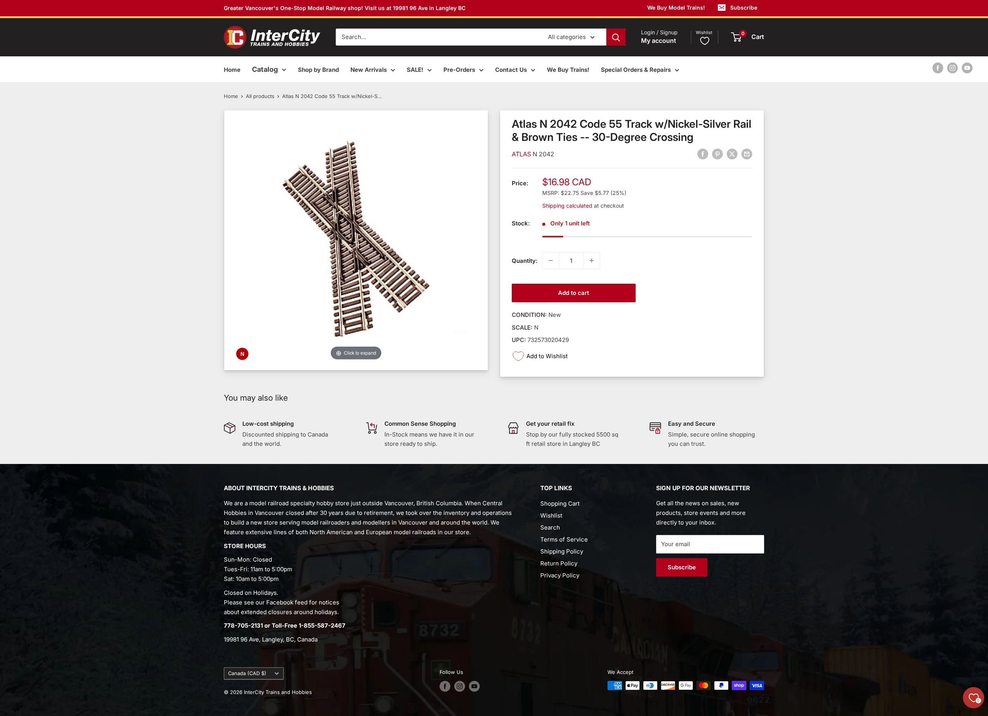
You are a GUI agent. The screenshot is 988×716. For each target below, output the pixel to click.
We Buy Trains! (568, 69)
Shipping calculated (567, 205)
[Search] (616, 37)
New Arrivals (368, 69)
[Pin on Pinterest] (717, 154)
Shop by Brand (318, 69)
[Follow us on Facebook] (937, 67)
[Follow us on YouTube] (967, 67)
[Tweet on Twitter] (732, 154)
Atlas (522, 154)
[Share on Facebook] (702, 154)
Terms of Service (564, 539)
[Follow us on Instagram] (952, 67)
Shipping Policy (561, 551)
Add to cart (573, 292)
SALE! (415, 69)
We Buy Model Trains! (676, 7)
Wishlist (551, 515)
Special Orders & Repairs (636, 69)
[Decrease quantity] (551, 260)
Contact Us (511, 69)
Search (550, 527)
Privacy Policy (559, 575)
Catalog (265, 69)
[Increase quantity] (592, 260)
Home (232, 69)
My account (658, 41)
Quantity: (525, 260)
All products (260, 96)
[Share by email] (746, 154)
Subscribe (743, 7)
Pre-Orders (459, 69)
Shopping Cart (560, 503)
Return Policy (558, 563)
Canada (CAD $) (247, 673)
